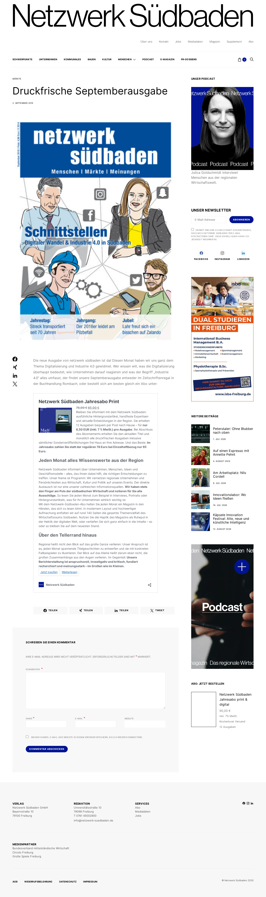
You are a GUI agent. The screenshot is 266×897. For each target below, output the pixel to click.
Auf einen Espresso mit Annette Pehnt (231, 452)
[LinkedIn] (252, 812)
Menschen (124, 59)
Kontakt (164, 41)
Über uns (146, 41)
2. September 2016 (22, 103)
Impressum (90, 881)
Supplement (234, 41)
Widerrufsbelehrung (38, 881)
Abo (251, 41)
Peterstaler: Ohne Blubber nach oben (233, 430)
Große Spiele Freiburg (26, 856)
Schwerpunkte (22, 59)
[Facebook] (244, 812)
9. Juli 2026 (219, 483)
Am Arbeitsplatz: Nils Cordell (229, 474)
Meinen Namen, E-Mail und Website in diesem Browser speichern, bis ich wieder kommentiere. (87, 737)
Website (129, 718)
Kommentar (33, 669)
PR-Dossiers (189, 59)
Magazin (214, 41)
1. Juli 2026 (219, 439)
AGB (15, 881)
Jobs (178, 41)
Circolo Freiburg (22, 852)
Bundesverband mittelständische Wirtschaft (40, 848)
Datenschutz (68, 881)
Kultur (106, 59)
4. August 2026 (221, 461)
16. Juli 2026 (220, 505)
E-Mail (80, 718)
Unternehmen (48, 59)
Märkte (16, 78)
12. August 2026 (222, 529)
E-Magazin (167, 59)
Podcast (148, 59)
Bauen (92, 59)
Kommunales (72, 59)
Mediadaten (195, 41)
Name (30, 718)
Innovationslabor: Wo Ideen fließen (229, 497)
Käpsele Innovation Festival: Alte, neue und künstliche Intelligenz (231, 518)
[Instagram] (248, 812)
